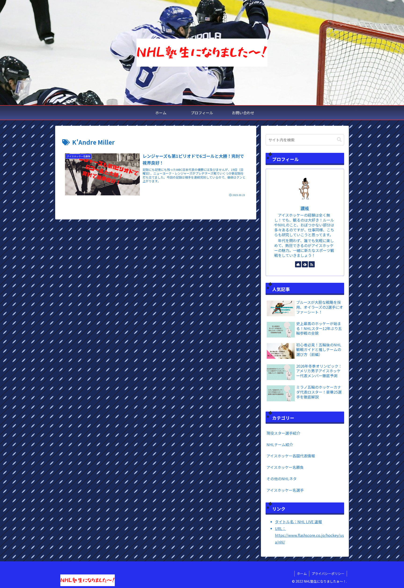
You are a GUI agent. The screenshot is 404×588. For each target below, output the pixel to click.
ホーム (302, 573)
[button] (339, 139)
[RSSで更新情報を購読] (312, 264)
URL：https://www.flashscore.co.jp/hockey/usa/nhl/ (309, 535)
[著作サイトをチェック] (298, 264)
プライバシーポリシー (328, 573)
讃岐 (305, 208)
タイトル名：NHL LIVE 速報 (298, 521)
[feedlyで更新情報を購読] (305, 264)
